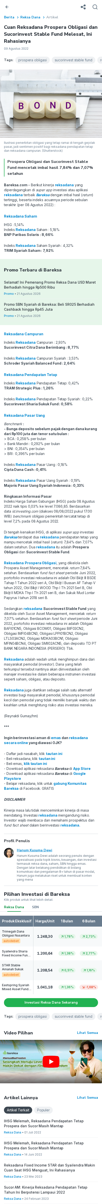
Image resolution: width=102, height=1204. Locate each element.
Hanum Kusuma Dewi (34, 850)
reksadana (47, 815)
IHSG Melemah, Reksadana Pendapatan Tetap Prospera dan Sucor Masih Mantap (44, 1123)
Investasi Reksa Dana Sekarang (51, 1002)
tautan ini (54, 754)
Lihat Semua (87, 1032)
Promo (9, 294)
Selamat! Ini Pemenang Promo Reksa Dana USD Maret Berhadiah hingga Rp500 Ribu (50, 284)
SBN (35, 907)
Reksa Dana (30, 17)
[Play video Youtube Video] (51, 1061)
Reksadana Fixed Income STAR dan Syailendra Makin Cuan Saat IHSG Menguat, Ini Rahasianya (49, 1167)
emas (56, 738)
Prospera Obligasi (40, 563)
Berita (9, 17)
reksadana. (70, 825)
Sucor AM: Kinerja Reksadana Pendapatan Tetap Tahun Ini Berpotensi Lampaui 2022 (45, 1189)
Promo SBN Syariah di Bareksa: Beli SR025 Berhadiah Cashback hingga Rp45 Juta (49, 306)
